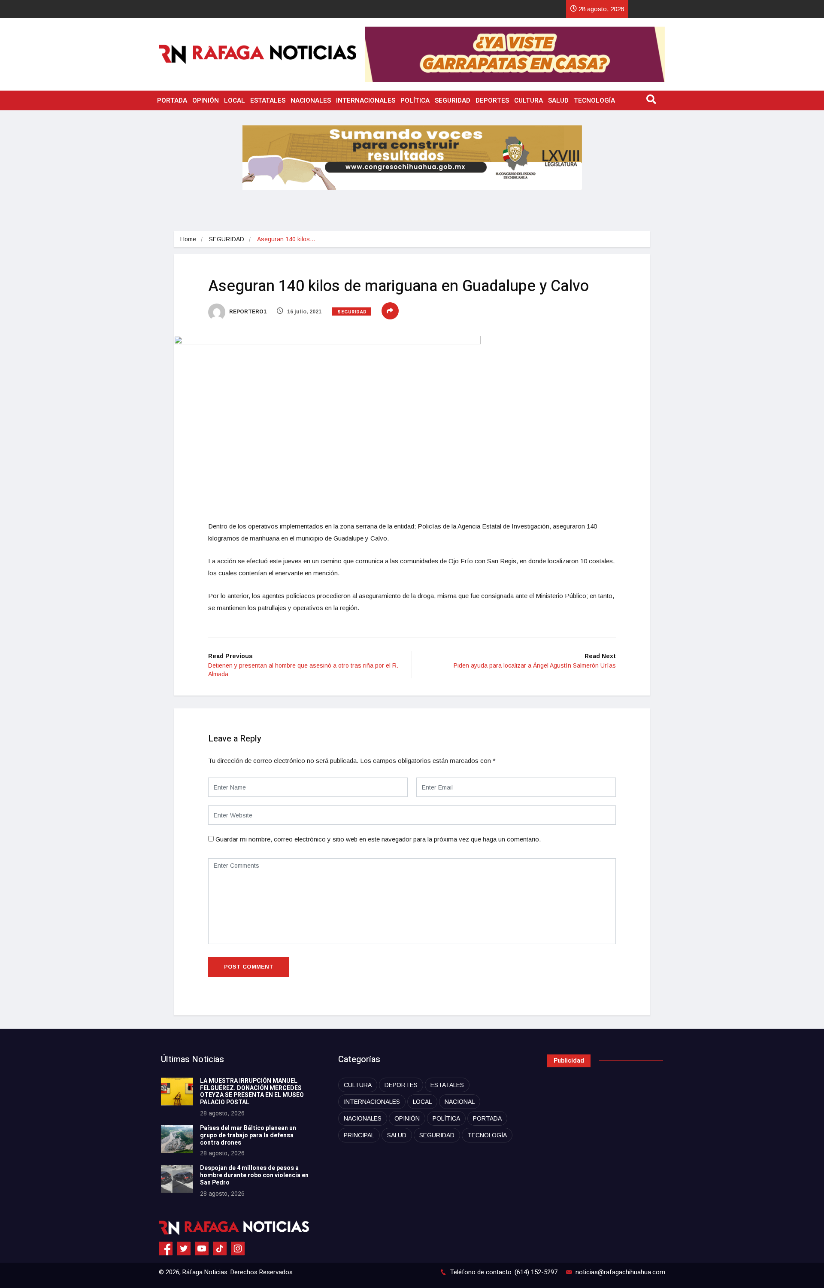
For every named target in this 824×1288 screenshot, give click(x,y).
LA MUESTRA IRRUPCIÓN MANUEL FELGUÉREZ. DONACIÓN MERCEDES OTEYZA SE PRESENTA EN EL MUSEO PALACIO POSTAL (252, 1091)
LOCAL (234, 100)
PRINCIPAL (359, 1135)
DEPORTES (492, 100)
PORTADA (172, 100)
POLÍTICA (415, 100)
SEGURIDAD (452, 100)
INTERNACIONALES (365, 100)
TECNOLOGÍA (594, 100)
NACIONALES (311, 100)
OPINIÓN (205, 100)
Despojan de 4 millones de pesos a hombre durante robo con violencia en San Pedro (254, 1175)
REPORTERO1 (247, 312)
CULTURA (528, 100)
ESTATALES (267, 100)
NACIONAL (460, 1101)
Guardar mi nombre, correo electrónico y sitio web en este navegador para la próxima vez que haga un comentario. (378, 839)
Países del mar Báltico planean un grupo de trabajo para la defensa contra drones (248, 1135)
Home (188, 239)
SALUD (558, 100)
